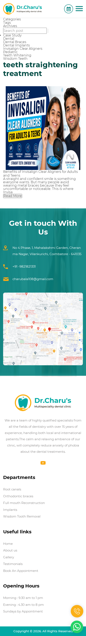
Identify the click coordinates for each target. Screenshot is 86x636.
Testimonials (13, 564)
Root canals (12, 489)
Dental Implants (16, 45)
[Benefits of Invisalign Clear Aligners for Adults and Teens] (43, 128)
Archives (10, 26)
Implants (10, 510)
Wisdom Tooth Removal (21, 516)
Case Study (12, 35)
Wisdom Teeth (15, 59)
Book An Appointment (20, 571)
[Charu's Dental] (22, 9)
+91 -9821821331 (24, 266)
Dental (8, 39)
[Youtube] (43, 463)
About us (10, 550)
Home (8, 544)
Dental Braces (14, 42)
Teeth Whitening (17, 55)
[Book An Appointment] (68, 8)
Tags (7, 23)
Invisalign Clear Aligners (22, 49)
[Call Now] (77, 611)
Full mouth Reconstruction (24, 503)
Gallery (8, 557)
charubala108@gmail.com (33, 279)
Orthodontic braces (18, 496)
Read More (13, 196)
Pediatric (10, 52)
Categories (12, 19)
